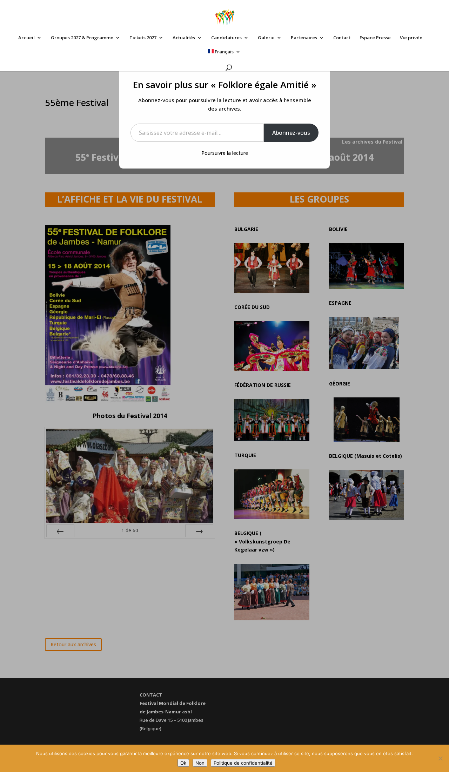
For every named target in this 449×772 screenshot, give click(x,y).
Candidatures (226, 38)
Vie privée (411, 38)
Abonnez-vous (291, 133)
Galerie (266, 38)
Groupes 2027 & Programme (82, 38)
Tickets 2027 (142, 38)
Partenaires (304, 38)
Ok (183, 763)
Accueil (26, 38)
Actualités (184, 38)
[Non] (440, 758)
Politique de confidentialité (243, 763)
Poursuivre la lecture (224, 153)
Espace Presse (375, 38)
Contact (341, 38)
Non (200, 763)
